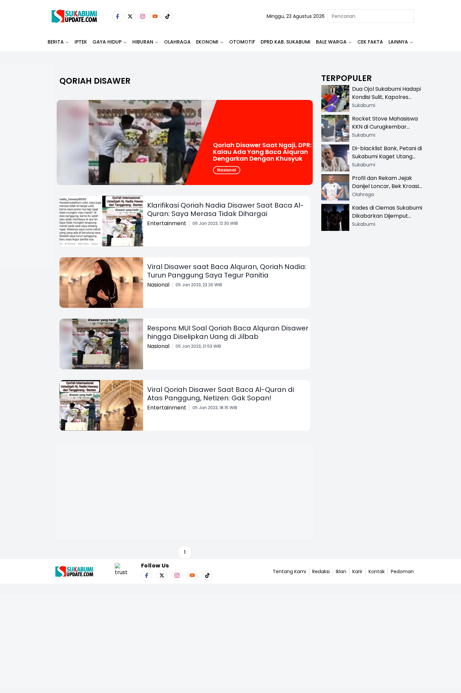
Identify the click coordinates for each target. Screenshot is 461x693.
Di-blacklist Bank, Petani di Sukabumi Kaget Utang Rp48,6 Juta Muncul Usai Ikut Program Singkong (387, 160)
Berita (56, 41)
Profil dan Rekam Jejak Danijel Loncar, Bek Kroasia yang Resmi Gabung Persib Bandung (387, 190)
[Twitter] (130, 16)
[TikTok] (167, 16)
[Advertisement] (27, 188)
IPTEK (81, 41)
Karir (357, 571)
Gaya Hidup (106, 41)
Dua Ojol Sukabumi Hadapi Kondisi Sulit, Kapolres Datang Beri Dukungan (386, 97)
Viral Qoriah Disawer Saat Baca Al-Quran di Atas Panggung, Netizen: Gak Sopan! (220, 394)
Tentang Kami (289, 571)
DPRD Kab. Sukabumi (285, 41)
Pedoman (402, 571)
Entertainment (166, 223)
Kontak (377, 571)
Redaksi (321, 571)
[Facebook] (117, 16)
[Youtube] (155, 16)
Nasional (226, 170)
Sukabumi (363, 105)
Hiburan (142, 41)
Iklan (341, 571)
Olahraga (177, 41)
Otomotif (242, 41)
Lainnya (398, 41)
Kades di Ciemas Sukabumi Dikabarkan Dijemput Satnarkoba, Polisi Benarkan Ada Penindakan (387, 220)
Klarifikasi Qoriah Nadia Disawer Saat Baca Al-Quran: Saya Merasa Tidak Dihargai (225, 209)
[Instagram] (142, 16)
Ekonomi (207, 41)
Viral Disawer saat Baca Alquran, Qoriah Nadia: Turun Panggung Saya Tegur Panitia (226, 271)
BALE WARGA (331, 41)
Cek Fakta (370, 41)
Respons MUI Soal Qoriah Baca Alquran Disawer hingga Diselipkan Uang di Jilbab (227, 332)
